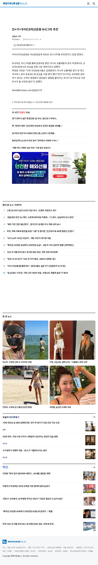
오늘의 (11, 417)
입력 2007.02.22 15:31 (31, 39)
